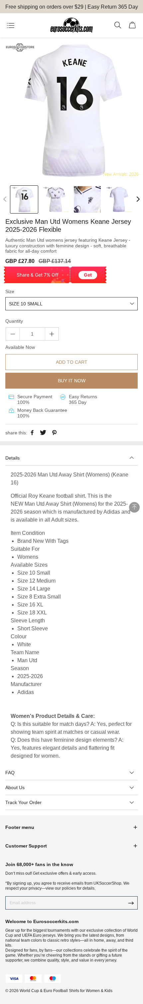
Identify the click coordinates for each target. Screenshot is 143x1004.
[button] (138, 199)
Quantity (14, 321)
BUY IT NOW (71, 380)
